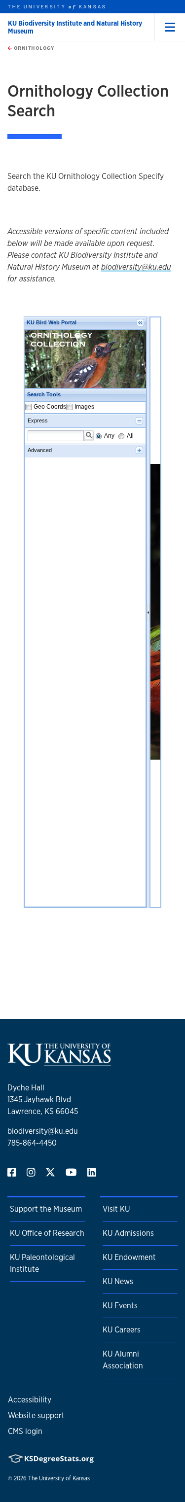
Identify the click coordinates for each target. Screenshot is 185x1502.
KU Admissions (128, 1233)
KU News (118, 1281)
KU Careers (122, 1330)
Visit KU (116, 1209)
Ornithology (33, 47)
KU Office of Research (47, 1233)
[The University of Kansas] (59, 1062)
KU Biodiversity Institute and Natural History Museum (75, 27)
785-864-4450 (32, 1143)
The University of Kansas (59, 1478)
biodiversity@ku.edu (136, 267)
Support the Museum (46, 1209)
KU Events (120, 1305)
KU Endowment (129, 1257)
